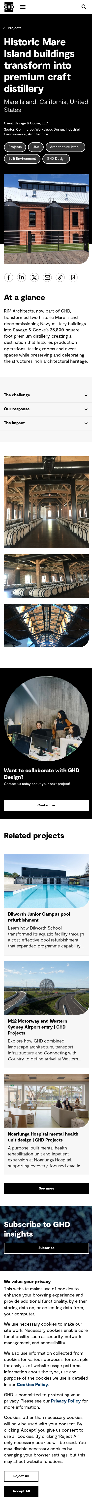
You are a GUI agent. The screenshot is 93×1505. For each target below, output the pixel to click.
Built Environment (22, 158)
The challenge (17, 409)
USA (35, 147)
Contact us (45, 816)
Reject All (21, 1476)
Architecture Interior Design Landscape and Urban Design (67, 147)
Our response (17, 423)
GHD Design (56, 158)
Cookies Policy (54, 1385)
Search (84, 7)
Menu (23, 7)
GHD (9, 7)
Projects (14, 28)
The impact (14, 437)
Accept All (21, 1491)
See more (44, 1197)
